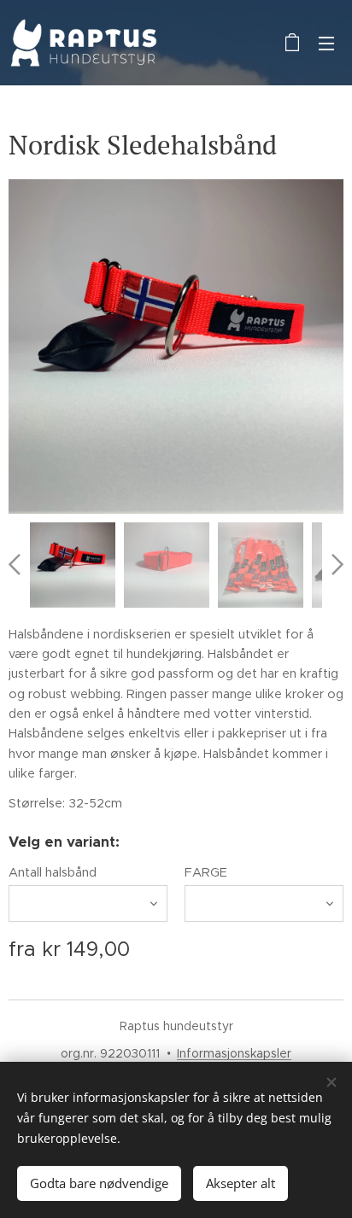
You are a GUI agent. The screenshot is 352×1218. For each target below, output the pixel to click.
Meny (326, 43)
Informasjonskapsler (234, 1053)
